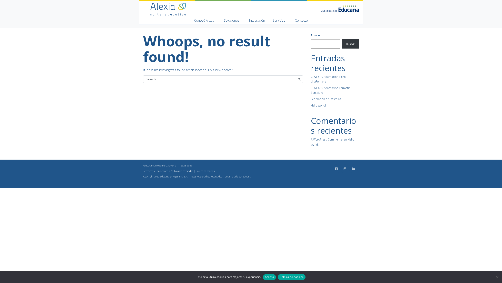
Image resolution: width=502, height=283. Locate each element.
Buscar (315, 35)
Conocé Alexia (204, 20)
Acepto (269, 276)
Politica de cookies (292, 276)
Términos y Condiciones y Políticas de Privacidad (168, 171)
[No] (497, 277)
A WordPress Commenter (327, 139)
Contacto (301, 20)
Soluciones (231, 20)
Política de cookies (205, 171)
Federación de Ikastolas (326, 99)
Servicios (279, 20)
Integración (257, 20)
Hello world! (318, 105)
